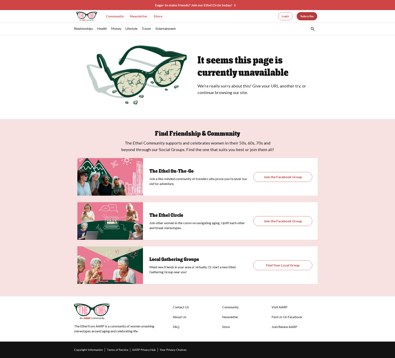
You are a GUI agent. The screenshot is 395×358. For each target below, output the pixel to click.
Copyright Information (88, 349)
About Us (179, 317)
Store (158, 16)
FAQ (176, 327)
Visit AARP (279, 307)
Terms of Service (117, 349)
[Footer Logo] (115, 312)
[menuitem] (83, 30)
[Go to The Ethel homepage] (84, 16)
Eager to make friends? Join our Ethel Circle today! (193, 5)
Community (115, 16)
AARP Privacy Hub (144, 349)
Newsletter (139, 16)
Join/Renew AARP (284, 327)
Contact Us (181, 307)
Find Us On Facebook (287, 317)
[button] (312, 29)
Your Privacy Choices (173, 349)
